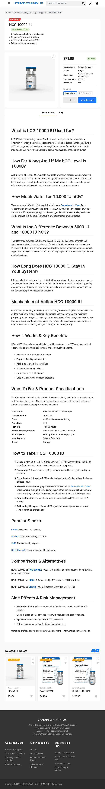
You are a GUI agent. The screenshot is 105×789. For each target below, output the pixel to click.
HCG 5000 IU (35, 570)
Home (8, 12)
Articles (33, 749)
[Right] (97, 650)
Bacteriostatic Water (70, 205)
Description (48, 112)
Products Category (23, 12)
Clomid (14, 529)
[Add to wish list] (33, 663)
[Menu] (8, 3)
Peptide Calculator (13, 764)
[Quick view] (33, 658)
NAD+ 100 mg (46, 691)
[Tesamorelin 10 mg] (85, 671)
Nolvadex (15, 536)
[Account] (91, 3)
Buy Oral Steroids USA (64, 752)
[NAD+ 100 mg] (53, 671)
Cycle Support (40, 12)
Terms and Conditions (15, 753)
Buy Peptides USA (63, 763)
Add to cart (87, 100)
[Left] (93, 650)
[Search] (83, 3)
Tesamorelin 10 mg (81, 691)
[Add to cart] (31, 696)
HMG (13, 543)
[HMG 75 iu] (20, 671)
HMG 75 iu (13, 691)
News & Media (36, 753)
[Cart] (97, 3)
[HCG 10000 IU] (32, 78)
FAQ (61, 112)
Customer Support (13, 749)
